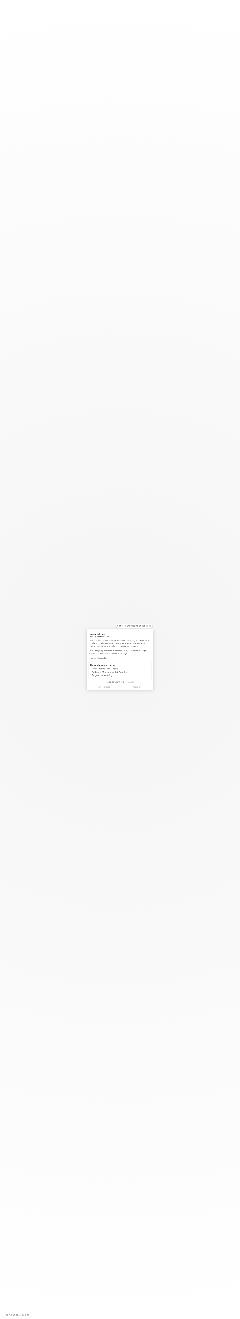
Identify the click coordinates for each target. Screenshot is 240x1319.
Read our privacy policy (98, 658)
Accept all (137, 686)
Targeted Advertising (102, 675)
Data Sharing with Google (105, 668)
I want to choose (103, 686)
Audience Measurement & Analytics (110, 672)
